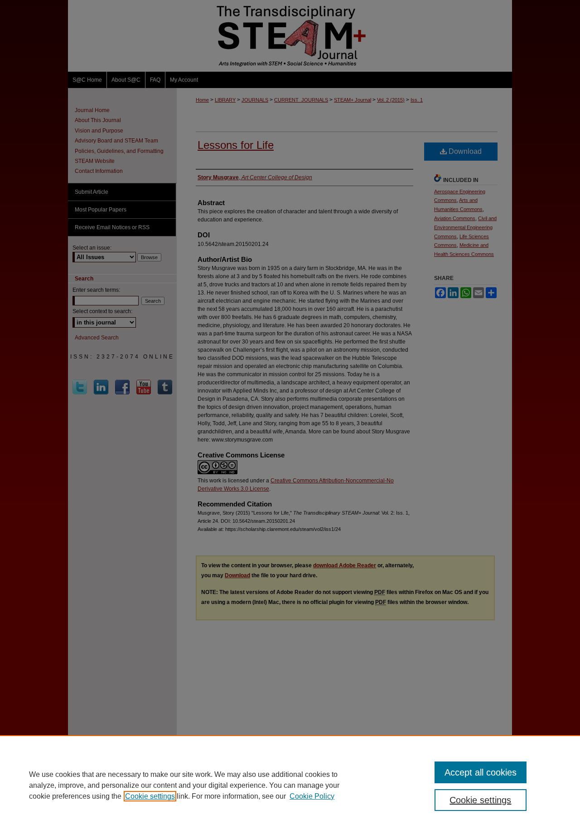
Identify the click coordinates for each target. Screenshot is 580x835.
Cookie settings (150, 796)
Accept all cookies (481, 772)
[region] (290, 785)
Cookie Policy (312, 796)
